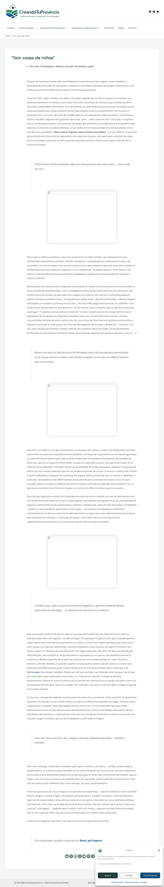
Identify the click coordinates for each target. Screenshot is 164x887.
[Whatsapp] (80, 856)
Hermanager (34, 672)
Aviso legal (143, 882)
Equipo (121, 28)
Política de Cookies (117, 882)
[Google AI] (93, 856)
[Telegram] (84, 856)
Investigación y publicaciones (84, 28)
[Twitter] (158, 11)
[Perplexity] (88, 856)
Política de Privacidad (132, 882)
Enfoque (10, 28)
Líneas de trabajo (26, 28)
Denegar (129, 875)
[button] (159, 850)
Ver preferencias (150, 875)
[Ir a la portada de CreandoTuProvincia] (32, 11)
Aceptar (108, 875)
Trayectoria (109, 28)
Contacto (132, 28)
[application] (35, 28)
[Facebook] (154, 11)
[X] (71, 856)
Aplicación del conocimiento (52, 28)
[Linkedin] (150, 11)
